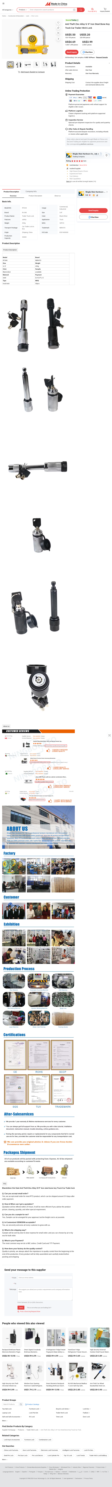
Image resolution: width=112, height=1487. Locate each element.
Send (21, 1308)
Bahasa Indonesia (63, 1474)
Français (40, 1472)
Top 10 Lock (68, 1455)
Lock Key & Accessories (12, 1440)
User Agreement (68, 1478)
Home (4, 16)
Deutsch (64, 1472)
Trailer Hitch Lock (62, 1413)
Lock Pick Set (33, 1413)
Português (32, 1472)
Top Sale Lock (6, 1409)
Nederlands (72, 1472)
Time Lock (59, 1417)
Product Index (100, 1467)
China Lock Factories (11, 1450)
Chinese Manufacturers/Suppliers (36, 1467)
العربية (80, 1472)
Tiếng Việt (53, 1474)
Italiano (57, 1472)
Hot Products (9, 1467)
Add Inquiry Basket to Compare (33, 72)
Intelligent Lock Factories (70, 1450)
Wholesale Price (65, 1467)
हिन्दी (98, 1472)
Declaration (78, 1478)
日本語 (92, 1472)
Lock (27, 16)
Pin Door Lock (22, 1455)
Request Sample (102, 57)
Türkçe (45, 1474)
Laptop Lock (6, 1413)
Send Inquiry (72, 52)
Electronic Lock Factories (49, 1450)
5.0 (87, 195)
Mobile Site (52, 1469)
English (17, 1472)
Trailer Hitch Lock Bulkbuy (98, 1455)
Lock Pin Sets (88, 1450)
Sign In (68, 181)
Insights (60, 1469)
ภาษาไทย (104, 1472)
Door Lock (86, 1417)
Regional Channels (88, 1467)
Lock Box (86, 1409)
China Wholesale (54, 1467)
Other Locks (34, 16)
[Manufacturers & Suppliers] (56, 4)
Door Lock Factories (29, 1450)
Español (24, 1472)
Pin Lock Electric (37, 1455)
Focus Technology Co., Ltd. (42, 1478)
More (4, 1459)
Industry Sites (77, 1467)
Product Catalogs (33, 1404)
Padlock (85, 1413)
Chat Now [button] (89, 52)
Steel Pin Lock (8, 1455)
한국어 (86, 1472)
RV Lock (32, 1417)
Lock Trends (81, 1455)
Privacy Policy (88, 1478)
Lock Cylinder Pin (53, 1455)
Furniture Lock (34, 1409)
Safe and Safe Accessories (11, 1417)
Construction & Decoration (16, 16)
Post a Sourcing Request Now (29, 1311)
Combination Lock (45, 1440)
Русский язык (49, 1472)
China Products (19, 1467)
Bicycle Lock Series (62, 1409)
